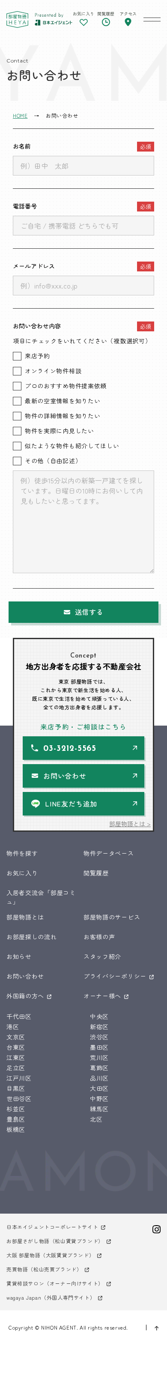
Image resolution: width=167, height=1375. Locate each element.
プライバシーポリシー (115, 976)
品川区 (99, 1078)
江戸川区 (19, 1078)
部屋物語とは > (130, 823)
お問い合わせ (64, 776)
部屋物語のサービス (112, 917)
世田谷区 (19, 1098)
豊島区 (15, 1119)
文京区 (15, 1037)
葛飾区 (99, 1068)
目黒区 (15, 1088)
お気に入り (22, 873)
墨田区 (99, 1047)
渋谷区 (99, 1037)
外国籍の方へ (25, 995)
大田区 (99, 1088)
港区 (12, 1027)
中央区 (99, 1016)
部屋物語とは (25, 917)
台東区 (15, 1047)
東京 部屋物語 (17, 19)
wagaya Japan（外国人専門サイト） (50, 1297)
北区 (96, 1119)
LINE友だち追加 (71, 803)
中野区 (99, 1098)
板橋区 (15, 1129)
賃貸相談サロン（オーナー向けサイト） (55, 1283)
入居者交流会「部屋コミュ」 (41, 897)
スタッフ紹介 (102, 956)
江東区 (15, 1057)
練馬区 (99, 1109)
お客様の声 (99, 936)
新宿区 (99, 1027)
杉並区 (15, 1109)
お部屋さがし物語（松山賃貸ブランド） (55, 1240)
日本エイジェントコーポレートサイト (52, 1226)
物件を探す (22, 853)
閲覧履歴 (96, 873)
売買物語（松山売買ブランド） (44, 1269)
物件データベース (109, 853)
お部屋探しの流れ (31, 936)
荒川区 (99, 1057)
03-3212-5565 (69, 749)
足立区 (15, 1068)
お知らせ (19, 956)
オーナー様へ (102, 995)
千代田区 (19, 1016)
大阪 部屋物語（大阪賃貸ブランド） (50, 1255)
